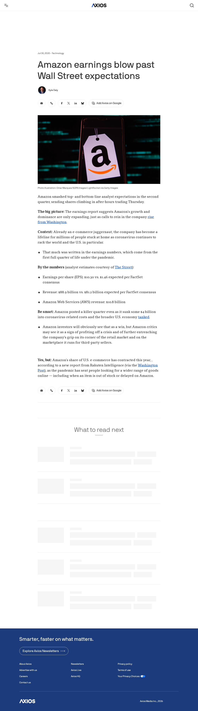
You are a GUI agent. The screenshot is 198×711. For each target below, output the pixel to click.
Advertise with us (28, 670)
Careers (23, 676)
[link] (41, 103)
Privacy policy (125, 664)
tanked (143, 317)
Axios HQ (75, 676)
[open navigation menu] (6, 5)
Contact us (25, 682)
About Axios (25, 664)
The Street (123, 267)
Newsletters (77, 664)
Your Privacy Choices (129, 676)
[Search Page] (191, 5)
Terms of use (124, 670)
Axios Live (76, 670)
